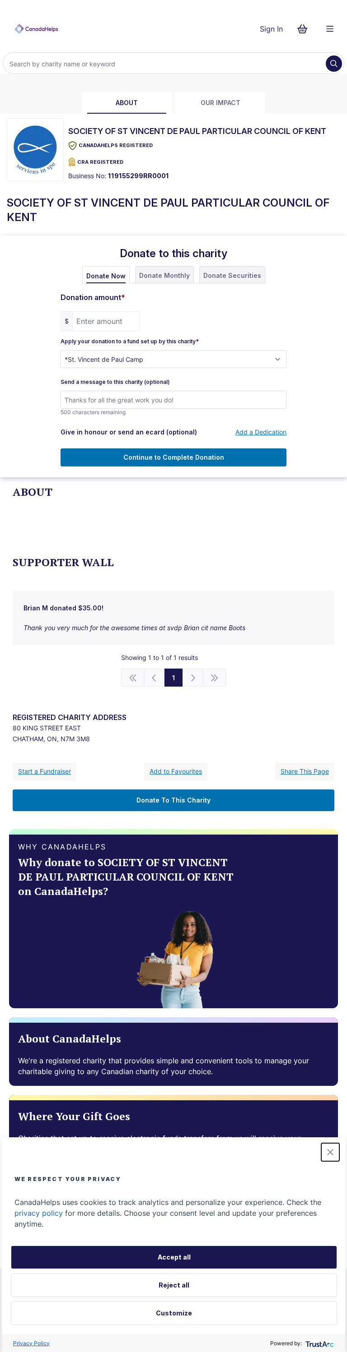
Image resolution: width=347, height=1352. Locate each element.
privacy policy (38, 1213)
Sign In (271, 28)
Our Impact (220, 102)
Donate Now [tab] (106, 276)
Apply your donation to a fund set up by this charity (130, 341)
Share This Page (305, 771)
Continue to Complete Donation (173, 457)
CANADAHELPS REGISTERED (116, 145)
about (127, 102)
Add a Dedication (260, 432)
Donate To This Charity (173, 800)
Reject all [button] (174, 1285)
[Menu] (330, 29)
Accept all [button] (174, 1257)
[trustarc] (319, 1343)
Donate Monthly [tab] (164, 275)
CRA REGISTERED (100, 162)
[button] (330, 1152)
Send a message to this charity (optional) (115, 382)
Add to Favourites (176, 771)
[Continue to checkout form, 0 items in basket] (305, 29)
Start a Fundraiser (44, 771)
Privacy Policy (31, 1343)
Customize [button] (174, 1313)
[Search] (334, 63)
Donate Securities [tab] (232, 275)
